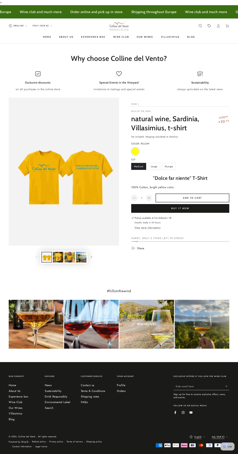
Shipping (150, 136)
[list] (119, 81)
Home (134, 104)
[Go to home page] (119, 26)
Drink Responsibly (56, 397)
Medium (140, 167)
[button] (200, 26)
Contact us (87, 385)
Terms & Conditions (93, 391)
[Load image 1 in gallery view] (46, 257)
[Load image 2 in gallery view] (58, 257)
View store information (147, 228)
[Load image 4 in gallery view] (81, 257)
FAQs (84, 402)
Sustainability (53, 391)
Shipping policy (94, 441)
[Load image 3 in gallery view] (69, 257)
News (48, 385)
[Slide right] (91, 257)
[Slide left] (36, 257)
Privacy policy (56, 441)
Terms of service (75, 441)
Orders (121, 391)
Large (155, 167)
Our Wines (15, 408)
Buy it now (180, 208)
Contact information (22, 446)
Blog (11, 419)
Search (49, 408)
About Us (14, 391)
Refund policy (39, 441)
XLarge (170, 167)
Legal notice (41, 446)
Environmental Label (57, 402)
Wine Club (15, 402)
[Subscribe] (227, 386)
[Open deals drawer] (209, 26)
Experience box (18, 397)
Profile (121, 385)
